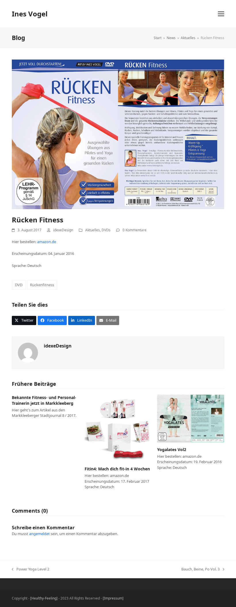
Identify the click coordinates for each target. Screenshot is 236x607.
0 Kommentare (134, 230)
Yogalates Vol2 (171, 449)
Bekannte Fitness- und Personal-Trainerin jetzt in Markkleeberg (44, 400)
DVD (18, 284)
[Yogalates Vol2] (190, 418)
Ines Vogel (29, 13)
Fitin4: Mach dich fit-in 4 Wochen (117, 469)
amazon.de (46, 241)
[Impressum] (113, 598)
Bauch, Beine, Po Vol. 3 (200, 569)
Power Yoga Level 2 (30, 569)
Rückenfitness (42, 284)
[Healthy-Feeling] (44, 598)
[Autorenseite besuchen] (28, 352)
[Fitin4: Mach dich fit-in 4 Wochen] (118, 427)
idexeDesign (63, 230)
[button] (221, 14)
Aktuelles (92, 230)
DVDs (106, 230)
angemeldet (39, 533)
